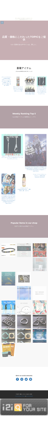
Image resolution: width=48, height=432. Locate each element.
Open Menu (2, 22)
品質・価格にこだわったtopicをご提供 (24, 38)
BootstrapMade (29, 396)
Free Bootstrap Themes (20, 396)
